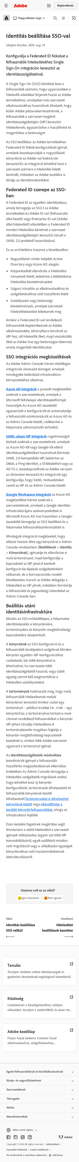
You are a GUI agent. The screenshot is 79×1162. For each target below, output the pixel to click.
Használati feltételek (16, 1149)
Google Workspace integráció (28, 494)
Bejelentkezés (65, 5)
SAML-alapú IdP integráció (26, 436)
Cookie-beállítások (39, 1149)
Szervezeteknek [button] (15, 1089)
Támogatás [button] (13, 1098)
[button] (49, 5)
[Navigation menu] (6, 5)
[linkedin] (30, 1137)
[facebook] (8, 1137)
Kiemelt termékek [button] (17, 1116)
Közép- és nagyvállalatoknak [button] (23, 1080)
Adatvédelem (52, 1144)
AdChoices (58, 1155)
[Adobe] (20, 5)
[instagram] (16, 1137)
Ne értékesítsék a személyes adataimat (26, 1155)
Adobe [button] (10, 1107)
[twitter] (23, 1137)
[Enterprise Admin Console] (74, 18)
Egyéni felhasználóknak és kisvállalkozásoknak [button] (34, 1071)
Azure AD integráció (21, 389)
